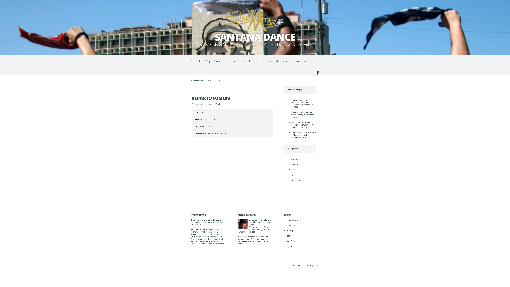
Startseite (196, 61)
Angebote (295, 159)
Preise (252, 61)
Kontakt (274, 61)
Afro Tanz (290, 241)
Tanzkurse (238, 61)
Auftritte (294, 164)
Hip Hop (289, 230)
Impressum (310, 61)
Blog (207, 61)
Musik (293, 169)
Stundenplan (221, 61)
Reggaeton (291, 225)
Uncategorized (297, 180)
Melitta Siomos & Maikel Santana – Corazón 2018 (302, 123)
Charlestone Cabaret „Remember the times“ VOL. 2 (303, 102)
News (293, 175)
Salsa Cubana (292, 220)
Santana (207, 103)
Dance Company (291, 61)
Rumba (289, 236)
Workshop (220, 103)
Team (263, 61)
